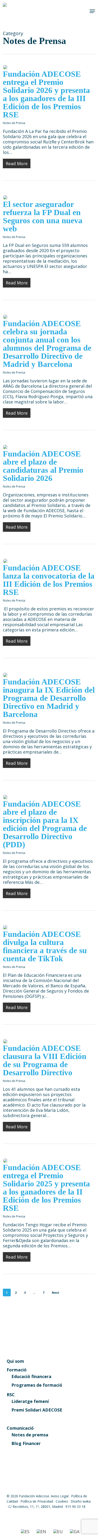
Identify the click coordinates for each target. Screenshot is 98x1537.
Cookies (62, 1501)
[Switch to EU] (58, 1531)
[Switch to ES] (25, 1531)
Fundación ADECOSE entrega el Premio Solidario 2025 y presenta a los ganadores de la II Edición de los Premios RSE (46, 1187)
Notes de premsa (29, 1435)
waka (87, 1501)
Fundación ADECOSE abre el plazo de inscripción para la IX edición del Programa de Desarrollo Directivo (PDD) (45, 824)
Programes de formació (36, 1385)
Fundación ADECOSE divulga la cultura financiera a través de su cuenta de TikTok (45, 946)
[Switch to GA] (75, 1531)
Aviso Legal (60, 1496)
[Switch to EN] (41, 1531)
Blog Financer (26, 1443)
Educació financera (31, 1376)
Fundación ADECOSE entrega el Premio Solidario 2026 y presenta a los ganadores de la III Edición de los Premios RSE (46, 94)
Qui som (15, 1361)
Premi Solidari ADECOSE (36, 1410)
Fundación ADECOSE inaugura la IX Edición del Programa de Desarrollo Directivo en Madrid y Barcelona (49, 698)
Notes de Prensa (14, 123)
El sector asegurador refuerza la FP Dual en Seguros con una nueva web (42, 216)
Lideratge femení (30, 1401)
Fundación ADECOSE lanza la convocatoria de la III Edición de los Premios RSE (48, 580)
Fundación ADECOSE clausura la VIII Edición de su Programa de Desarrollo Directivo (44, 1060)
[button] (92, 11)
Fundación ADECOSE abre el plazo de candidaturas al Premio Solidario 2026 (43, 466)
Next (55, 1293)
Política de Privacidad (36, 1501)
